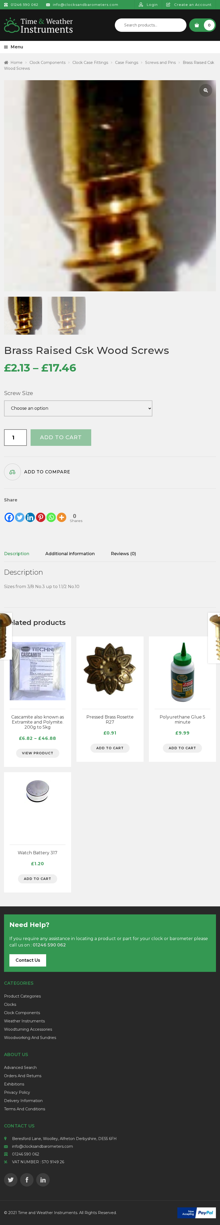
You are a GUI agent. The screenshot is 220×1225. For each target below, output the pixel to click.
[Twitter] (19, 513)
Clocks (10, 1004)
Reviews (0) (123, 553)
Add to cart (61, 437)
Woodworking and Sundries (30, 1037)
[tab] (16, 554)
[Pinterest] (40, 513)
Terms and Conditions (24, 1109)
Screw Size (18, 393)
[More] (61, 513)
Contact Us (28, 960)
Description (16, 553)
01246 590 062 (25, 1154)
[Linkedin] (30, 513)
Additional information (70, 553)
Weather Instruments (24, 1021)
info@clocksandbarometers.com (42, 1146)
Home (16, 62)
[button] (205, 90)
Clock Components (47, 62)
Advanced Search (20, 1067)
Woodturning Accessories (28, 1029)
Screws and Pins (160, 62)
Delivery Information (23, 1100)
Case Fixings (126, 62)
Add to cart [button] (110, 748)
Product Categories (22, 996)
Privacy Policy (17, 1092)
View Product (37, 753)
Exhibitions (14, 1084)
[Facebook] (9, 513)
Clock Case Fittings (90, 62)
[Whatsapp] (51, 513)
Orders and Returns (22, 1075)
